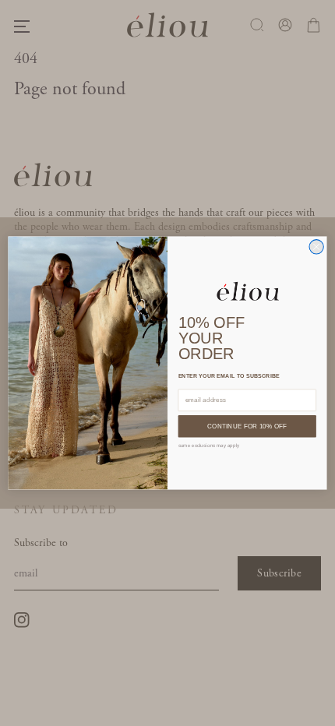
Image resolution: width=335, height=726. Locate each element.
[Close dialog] (316, 247)
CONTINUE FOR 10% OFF (247, 426)
